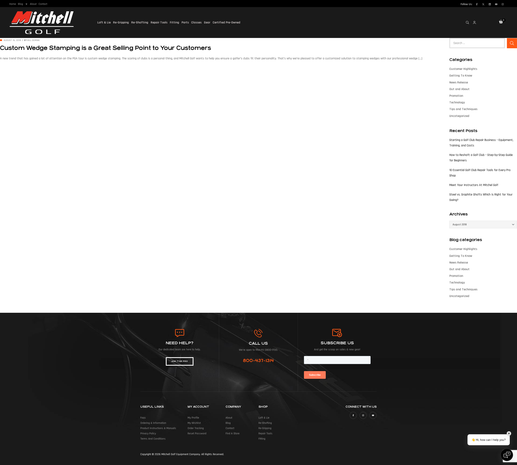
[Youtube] (496, 4)
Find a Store (233, 433)
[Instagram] (502, 4)
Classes (196, 22)
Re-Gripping (121, 22)
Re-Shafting (139, 22)
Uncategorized (459, 116)
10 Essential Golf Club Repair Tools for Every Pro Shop (480, 173)
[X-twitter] (483, 4)
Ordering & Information (153, 423)
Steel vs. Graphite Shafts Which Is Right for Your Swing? (481, 197)
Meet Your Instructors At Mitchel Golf (473, 185)
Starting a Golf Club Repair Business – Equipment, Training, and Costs (481, 143)
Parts (185, 22)
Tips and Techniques (463, 109)
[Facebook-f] (476, 4)
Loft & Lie (104, 22)
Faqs (143, 418)
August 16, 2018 (12, 40)
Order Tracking (196, 428)
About (33, 4)
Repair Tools (159, 22)
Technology (457, 102)
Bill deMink (33, 40)
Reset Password (197, 433)
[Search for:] (477, 43)
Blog (20, 4)
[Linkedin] (489, 4)
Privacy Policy (148, 433)
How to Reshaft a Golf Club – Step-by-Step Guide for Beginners (481, 158)
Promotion (456, 96)
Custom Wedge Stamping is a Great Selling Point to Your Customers (105, 48)
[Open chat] (507, 455)
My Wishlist (194, 423)
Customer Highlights (463, 69)
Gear (207, 22)
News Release (458, 82)
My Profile (193, 418)
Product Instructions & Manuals (158, 428)
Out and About (459, 89)
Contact (43, 4)
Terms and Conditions (153, 439)
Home (12, 4)
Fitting (174, 22)
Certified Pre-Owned (226, 22)
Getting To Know (460, 75)
